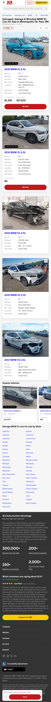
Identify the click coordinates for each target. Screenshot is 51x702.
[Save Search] (47, 28)
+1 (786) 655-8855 (9, 676)
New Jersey (30, 474)
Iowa (28, 449)
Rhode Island (7, 489)
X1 (36, 15)
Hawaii (4, 446)
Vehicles (5, 632)
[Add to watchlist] (46, 35)
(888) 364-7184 (22, 676)
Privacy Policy (25, 690)
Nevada (29, 471)
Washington (7, 503)
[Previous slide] (7, 49)
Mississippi (6, 467)
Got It (25, 697)
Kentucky (29, 453)
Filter (9, 28)
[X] (11, 656)
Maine (28, 456)
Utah (28, 496)
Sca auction (7, 15)
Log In (29, 3)
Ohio (4, 481)
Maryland (6, 460)
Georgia (29, 442)
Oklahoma (30, 481)
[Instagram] (3, 656)
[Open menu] (3, 2)
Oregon (5, 485)
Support (5, 650)
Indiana (5, 449)
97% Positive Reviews (10, 579)
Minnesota (30, 464)
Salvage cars (20, 15)
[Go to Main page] (9, 3)
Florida (5, 442)
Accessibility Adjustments (17, 664)
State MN (44, 15)
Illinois (28, 446)
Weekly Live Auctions (10, 569)
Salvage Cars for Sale (10, 553)
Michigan (5, 464)
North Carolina (31, 478)
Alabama (5, 431)
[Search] (46, 9)
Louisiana (6, 456)
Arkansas (5, 435)
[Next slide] (44, 49)
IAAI (44, 693)
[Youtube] (15, 656)
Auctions (5, 638)
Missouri (29, 467)
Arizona (29, 431)
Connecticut (30, 439)
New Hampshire (8, 474)
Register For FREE (25, 617)
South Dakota (7, 492)
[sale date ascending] (40, 28)
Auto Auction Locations (37, 553)
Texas (4, 496)
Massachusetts (32, 460)
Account (5, 644)
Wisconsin (6, 507)
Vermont (5, 499)
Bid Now (25, 106)
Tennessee (30, 492)
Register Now (41, 3)
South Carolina (31, 489)
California (29, 435)
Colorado (5, 439)
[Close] (40, 692)
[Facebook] (7, 656)
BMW (30, 15)
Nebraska (6, 471)
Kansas (5, 453)
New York (6, 478)
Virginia (29, 499)
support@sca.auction (38, 676)
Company (6, 627)
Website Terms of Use (36, 690)
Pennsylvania (31, 485)
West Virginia (31, 503)
